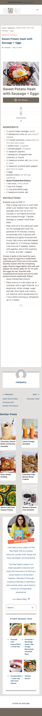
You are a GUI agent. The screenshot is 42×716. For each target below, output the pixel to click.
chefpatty (7, 47)
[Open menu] (37, 9)
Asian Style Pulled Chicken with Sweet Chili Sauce (10, 400)
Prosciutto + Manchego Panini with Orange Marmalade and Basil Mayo (29, 647)
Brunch (14, 35)
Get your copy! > (21, 2)
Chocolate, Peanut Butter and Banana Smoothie (8, 443)
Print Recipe (22, 100)
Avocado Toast (33, 397)
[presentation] (8, 429)
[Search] (32, 607)
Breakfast (6, 35)
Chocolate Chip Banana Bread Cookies (28, 476)
